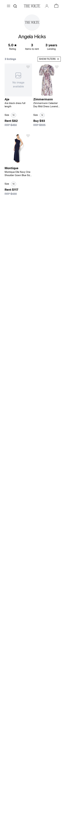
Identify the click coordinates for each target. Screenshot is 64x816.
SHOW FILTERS (47, 59)
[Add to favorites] (28, 67)
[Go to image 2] (18, 163)
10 (13, 115)
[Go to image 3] (20, 163)
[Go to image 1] (16, 163)
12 (42, 115)
